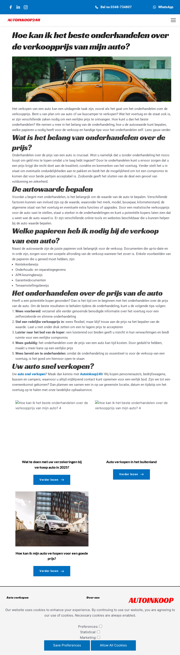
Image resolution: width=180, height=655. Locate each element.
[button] (173, 20)
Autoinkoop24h (91, 374)
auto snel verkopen (31, 374)
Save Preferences (67, 645)
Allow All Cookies (113, 645)
